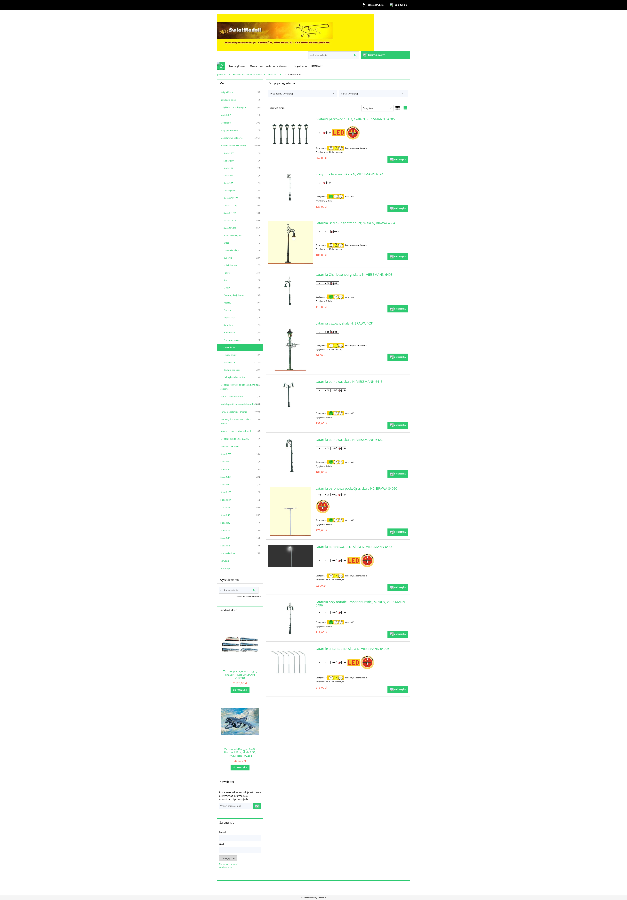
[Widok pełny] (405, 108)
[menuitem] (236, 66)
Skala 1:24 (225, 530)
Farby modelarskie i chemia (233, 411)
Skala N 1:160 (230, 227)
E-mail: (223, 832)
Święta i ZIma (226, 92)
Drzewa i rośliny (231, 250)
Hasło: (222, 844)
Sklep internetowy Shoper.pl (313, 897)
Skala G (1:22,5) (231, 198)
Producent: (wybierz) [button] (281, 93)
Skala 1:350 (225, 476)
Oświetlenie (229, 347)
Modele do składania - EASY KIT (235, 438)
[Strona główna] (295, 31)
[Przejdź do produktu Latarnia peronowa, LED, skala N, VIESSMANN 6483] (290, 556)
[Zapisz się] (257, 806)
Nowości (224, 560)
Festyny (227, 310)
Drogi (226, 242)
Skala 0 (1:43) (230, 212)
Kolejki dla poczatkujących (233, 107)
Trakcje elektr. (230, 354)
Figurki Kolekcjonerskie (231, 396)
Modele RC (225, 115)
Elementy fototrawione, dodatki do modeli (237, 421)
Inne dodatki (230, 332)
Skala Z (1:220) (230, 205)
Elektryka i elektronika (234, 377)
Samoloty (228, 325)
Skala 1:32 (225, 537)
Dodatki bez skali (232, 369)
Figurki (227, 272)
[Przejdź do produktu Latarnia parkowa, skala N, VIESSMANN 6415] (290, 394)
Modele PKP (226, 122)
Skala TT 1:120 (230, 220)
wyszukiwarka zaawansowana (248, 596)
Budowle (228, 257)
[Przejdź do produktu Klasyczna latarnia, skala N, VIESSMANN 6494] (290, 187)
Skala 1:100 (225, 492)
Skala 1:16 (225, 545)
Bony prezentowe (229, 130)
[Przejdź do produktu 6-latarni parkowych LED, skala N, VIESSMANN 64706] (290, 135)
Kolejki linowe (230, 265)
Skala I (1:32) (229, 190)
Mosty (227, 287)
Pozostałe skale (227, 553)
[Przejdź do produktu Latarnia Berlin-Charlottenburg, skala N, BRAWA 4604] (290, 242)
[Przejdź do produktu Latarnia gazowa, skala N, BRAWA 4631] (290, 346)
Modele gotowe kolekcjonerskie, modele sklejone (239, 386)
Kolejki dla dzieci (228, 99)
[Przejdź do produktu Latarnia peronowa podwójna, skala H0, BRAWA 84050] (290, 511)
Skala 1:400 (225, 469)
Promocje (225, 568)
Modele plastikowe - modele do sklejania (240, 404)
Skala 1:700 (229, 153)
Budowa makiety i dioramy (233, 145)
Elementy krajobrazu (234, 295)
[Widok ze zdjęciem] (397, 108)
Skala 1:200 (225, 484)
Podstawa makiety (232, 340)
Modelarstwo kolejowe (231, 137)
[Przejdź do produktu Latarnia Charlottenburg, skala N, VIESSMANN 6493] (290, 291)
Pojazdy (227, 302)
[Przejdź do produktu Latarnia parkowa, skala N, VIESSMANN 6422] (290, 456)
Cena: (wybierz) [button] (349, 93)
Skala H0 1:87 (230, 362)
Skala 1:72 (228, 168)
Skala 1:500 (225, 461)
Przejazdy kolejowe (233, 235)
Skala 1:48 (228, 175)
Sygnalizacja (229, 317)
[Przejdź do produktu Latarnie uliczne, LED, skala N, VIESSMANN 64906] (290, 661)
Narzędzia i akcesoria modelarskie (236, 431)
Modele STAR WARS (229, 446)
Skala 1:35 (228, 183)
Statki (226, 280)
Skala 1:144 (229, 160)
